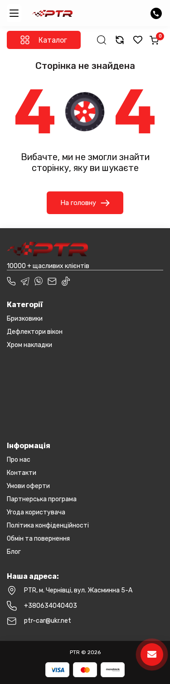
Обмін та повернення (38, 538)
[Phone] (11, 281)
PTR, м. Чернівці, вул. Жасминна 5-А (78, 590)
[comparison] (119, 40)
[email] (52, 281)
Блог (14, 552)
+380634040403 (50, 606)
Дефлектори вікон (35, 332)
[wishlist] (138, 40)
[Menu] (14, 13)
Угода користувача (36, 512)
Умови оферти (28, 486)
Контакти (21, 473)
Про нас (18, 460)
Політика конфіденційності (48, 525)
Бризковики (25, 318)
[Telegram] (24, 281)
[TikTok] (65, 281)
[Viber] (38, 281)
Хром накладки (29, 345)
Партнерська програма (42, 499)
